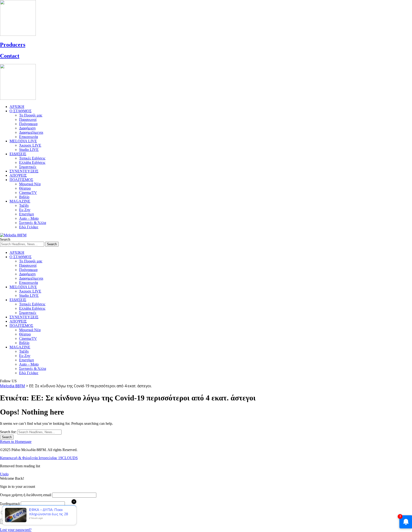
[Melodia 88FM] (13, 235)
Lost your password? (15, 530)
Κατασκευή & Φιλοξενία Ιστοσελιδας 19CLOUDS (39, 458)
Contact (9, 56)
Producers (12, 45)
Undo (4, 474)
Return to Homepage (15, 442)
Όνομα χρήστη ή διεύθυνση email (25, 495)
